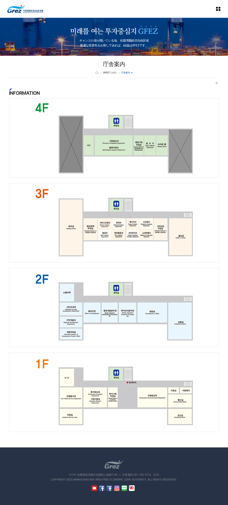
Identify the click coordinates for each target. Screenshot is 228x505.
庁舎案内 (125, 72)
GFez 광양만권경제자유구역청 (25, 9)
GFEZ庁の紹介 (110, 72)
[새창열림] (94, 488)
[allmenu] (220, 9)
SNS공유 (216, 83)
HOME (97, 72)
